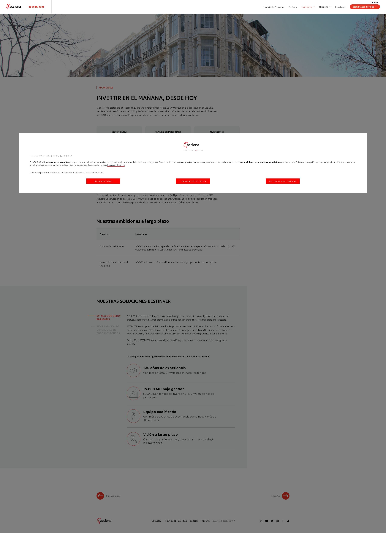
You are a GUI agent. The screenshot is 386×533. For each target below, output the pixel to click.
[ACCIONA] (13, 7)
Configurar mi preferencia (192, 181)
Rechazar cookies (103, 181)
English (374, 2)
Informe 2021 (36, 7)
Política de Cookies (116, 164)
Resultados (340, 7)
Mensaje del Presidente (274, 7)
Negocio (293, 7)
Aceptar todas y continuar (283, 181)
